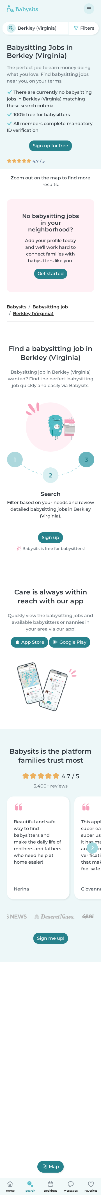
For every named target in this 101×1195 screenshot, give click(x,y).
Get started (51, 273)
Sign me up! (50, 938)
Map (54, 1166)
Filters (86, 28)
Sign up (50, 537)
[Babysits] (22, 8)
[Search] (11, 28)
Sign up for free (50, 145)
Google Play (72, 642)
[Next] (92, 848)
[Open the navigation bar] (89, 8)
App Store (32, 642)
